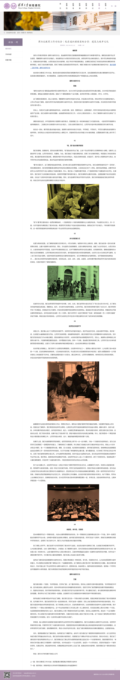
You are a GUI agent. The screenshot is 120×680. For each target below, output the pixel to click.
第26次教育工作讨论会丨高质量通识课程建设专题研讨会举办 (53, 662)
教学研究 (30, 32)
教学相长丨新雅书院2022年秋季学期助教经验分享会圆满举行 (53, 665)
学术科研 (8, 54)
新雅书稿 (8, 60)
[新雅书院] (22, 6)
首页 (18, 32)
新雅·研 (23, 32)
